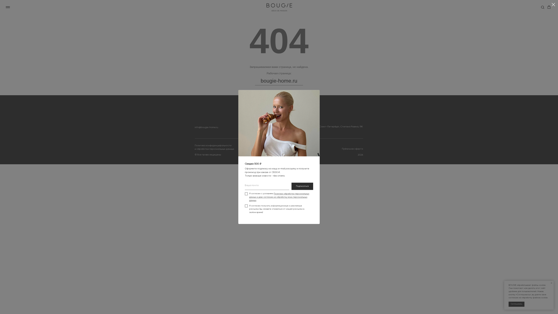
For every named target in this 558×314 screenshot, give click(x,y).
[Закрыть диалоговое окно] (553, 4)
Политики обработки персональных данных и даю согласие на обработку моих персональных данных (279, 197)
